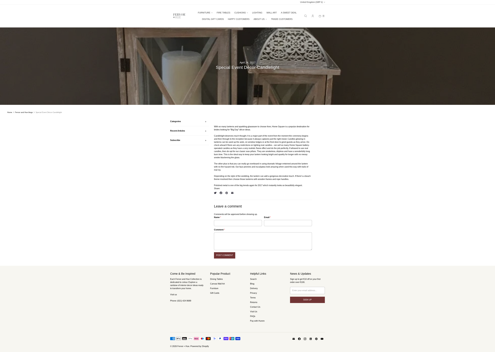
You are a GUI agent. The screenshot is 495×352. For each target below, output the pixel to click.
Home (9, 112)
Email (267, 217)
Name (217, 217)
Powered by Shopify (199, 346)
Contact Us (255, 307)
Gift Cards (214, 293)
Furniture (204, 12)
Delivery (254, 288)
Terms (253, 298)
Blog (252, 284)
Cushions (240, 12)
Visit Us (253, 311)
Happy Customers (238, 19)
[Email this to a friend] (232, 193)
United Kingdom (311, 2)
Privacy (253, 293)
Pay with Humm (257, 321)
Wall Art (271, 12)
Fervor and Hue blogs (24, 112)
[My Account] (312, 16)
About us (259, 19)
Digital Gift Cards (213, 19)
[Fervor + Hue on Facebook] (299, 339)
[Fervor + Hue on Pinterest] (316, 339)
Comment (219, 230)
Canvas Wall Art (217, 284)
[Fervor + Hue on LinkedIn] (311, 339)
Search (253, 279)
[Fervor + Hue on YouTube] (322, 339)
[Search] (305, 16)
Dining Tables (216, 279)
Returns (253, 302)
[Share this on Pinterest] (226, 193)
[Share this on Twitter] (216, 193)
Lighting (257, 12)
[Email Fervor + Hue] (293, 339)
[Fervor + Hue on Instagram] (305, 339)
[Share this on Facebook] (221, 193)
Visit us (173, 294)
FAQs (252, 316)
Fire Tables (223, 12)
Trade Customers (281, 19)
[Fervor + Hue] (179, 16)
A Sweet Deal (289, 12)
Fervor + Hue (183, 346)
